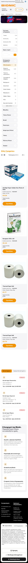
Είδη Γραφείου (18, 14)
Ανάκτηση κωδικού (5, 516)
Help (2, 1)
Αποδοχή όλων (15, 559)
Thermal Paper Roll (8, 286)
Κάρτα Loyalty (17, 514)
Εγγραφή (3, 508)
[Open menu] (10, 9)
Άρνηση (14, 550)
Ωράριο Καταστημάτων (19, 371)
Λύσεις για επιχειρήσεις (18, 1)
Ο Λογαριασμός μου (6, 506)
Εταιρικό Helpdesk (18, 520)
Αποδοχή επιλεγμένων (14, 555)
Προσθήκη (9, 203)
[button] (14, 172)
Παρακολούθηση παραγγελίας (5, 511)
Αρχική (2, 14)
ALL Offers (22, 1)
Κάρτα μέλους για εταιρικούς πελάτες (18, 517)
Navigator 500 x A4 (8, 238)
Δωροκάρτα (12, 1)
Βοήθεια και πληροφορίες (17, 508)
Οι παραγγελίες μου (6, 514)
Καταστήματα (6, 1)
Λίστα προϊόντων (9, 14)
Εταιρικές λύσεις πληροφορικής (17, 512)
